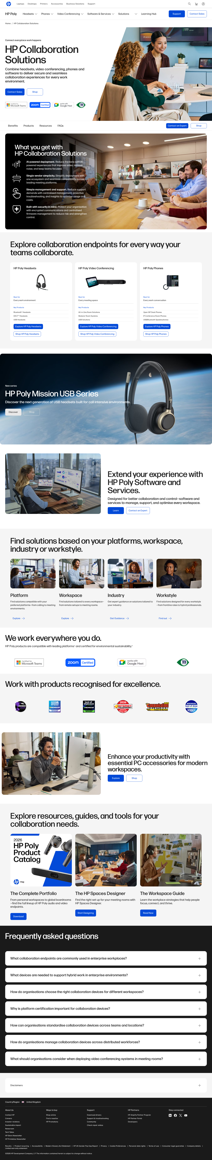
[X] (180, 1115)
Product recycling (22, 1146)
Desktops (32, 4)
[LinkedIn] (170, 1115)
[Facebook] (175, 1115)
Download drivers (94, 1115)
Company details (194, 1146)
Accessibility (37, 1146)
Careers (8, 1118)
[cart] (196, 3)
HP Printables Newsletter (15, 1139)
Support (91, 4)
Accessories (57, 4)
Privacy (104, 1146)
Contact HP (9, 1115)
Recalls (8, 1146)
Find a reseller (52, 1118)
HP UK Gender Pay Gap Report (85, 1146)
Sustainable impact (13, 1125)
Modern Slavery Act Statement (58, 1146)
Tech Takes (9, 1132)
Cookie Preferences (118, 1146)
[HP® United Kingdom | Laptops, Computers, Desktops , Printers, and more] (8, 3)
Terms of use (154, 1146)
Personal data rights (137, 1146)
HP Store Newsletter (13, 1136)
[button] (30, 13)
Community (91, 1122)
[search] (189, 3)
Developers (132, 1122)
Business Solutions (75, 4)
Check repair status (95, 1125)
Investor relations (12, 1122)
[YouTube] (185, 1115)
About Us (9, 1110)
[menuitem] (20, 3)
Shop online (51, 1115)
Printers (44, 4)
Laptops (20, 4)
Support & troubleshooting (98, 1118)
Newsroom (9, 1129)
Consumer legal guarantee (173, 1146)
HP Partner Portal (135, 1118)
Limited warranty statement (16, 1148)
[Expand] (199, 958)
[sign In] (203, 3)
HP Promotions (52, 1122)
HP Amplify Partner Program (139, 1115)
